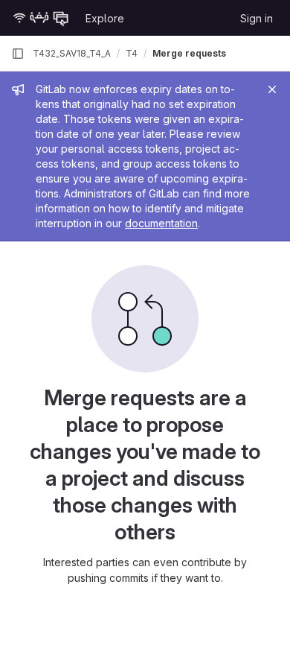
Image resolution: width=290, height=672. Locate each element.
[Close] (272, 89)
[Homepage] (41, 18)
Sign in (256, 18)
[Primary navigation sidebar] (18, 54)
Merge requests (189, 53)
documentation (161, 223)
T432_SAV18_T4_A (72, 53)
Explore (105, 18)
